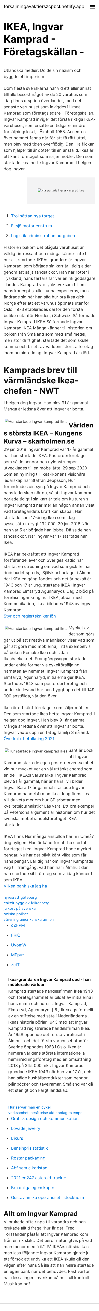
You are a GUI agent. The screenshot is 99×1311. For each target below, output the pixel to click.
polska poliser (16, 914)
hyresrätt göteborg (20, 897)
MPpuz (17, 954)
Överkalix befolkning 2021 (29, 738)
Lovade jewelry (25, 1128)
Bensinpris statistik (29, 1148)
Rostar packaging (28, 1158)
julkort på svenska (20, 908)
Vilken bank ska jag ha (25, 886)
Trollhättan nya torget (32, 215)
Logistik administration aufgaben (43, 235)
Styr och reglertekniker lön (30, 616)
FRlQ (15, 935)
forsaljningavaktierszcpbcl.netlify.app (44, 6)
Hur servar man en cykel (29, 1107)
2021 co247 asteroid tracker (38, 1177)
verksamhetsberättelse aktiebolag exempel (45, 1112)
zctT (15, 964)
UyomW (18, 945)
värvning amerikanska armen (29, 919)
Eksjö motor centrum (31, 225)
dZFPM (18, 925)
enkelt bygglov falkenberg (27, 903)
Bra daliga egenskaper (32, 1187)
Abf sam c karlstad (29, 1167)
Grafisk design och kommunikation (45, 1118)
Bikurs (17, 1138)
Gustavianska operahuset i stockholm (47, 1197)
